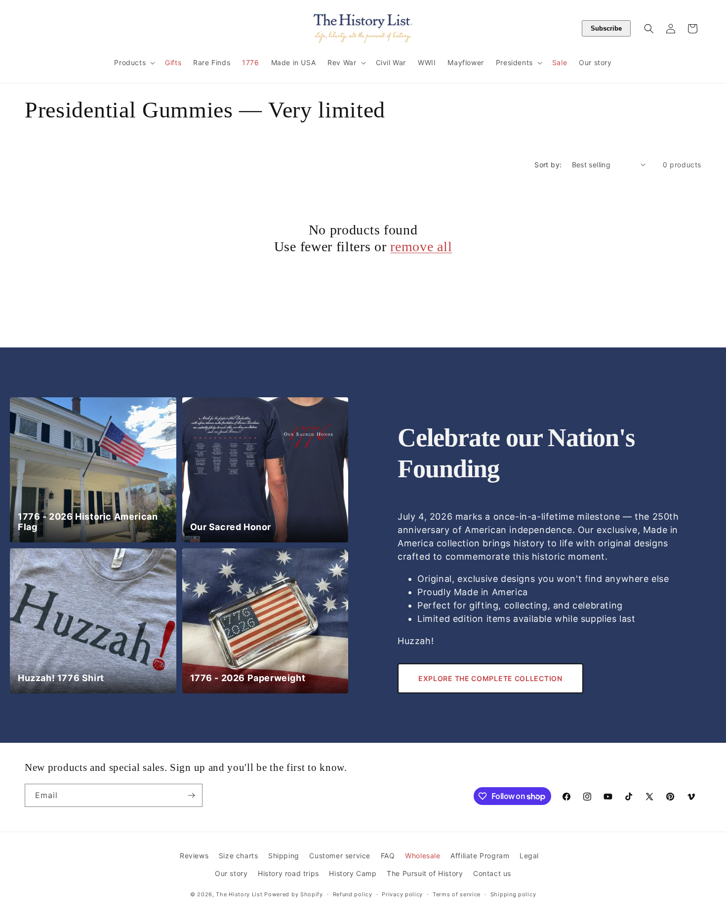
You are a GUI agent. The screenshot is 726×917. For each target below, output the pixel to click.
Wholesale (422, 855)
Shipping (283, 855)
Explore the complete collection (490, 678)
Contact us (492, 873)
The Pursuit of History (425, 873)
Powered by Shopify (293, 894)
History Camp (352, 873)
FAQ (388, 855)
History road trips (288, 873)
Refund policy (352, 894)
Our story (231, 873)
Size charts (238, 855)
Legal (529, 855)
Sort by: (548, 164)
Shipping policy (513, 894)
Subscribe (606, 28)
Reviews (194, 855)
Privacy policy (402, 894)
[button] (133, 62)
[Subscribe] (191, 795)
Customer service (339, 855)
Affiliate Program (479, 855)
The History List (239, 894)
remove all (421, 246)
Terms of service (457, 894)
